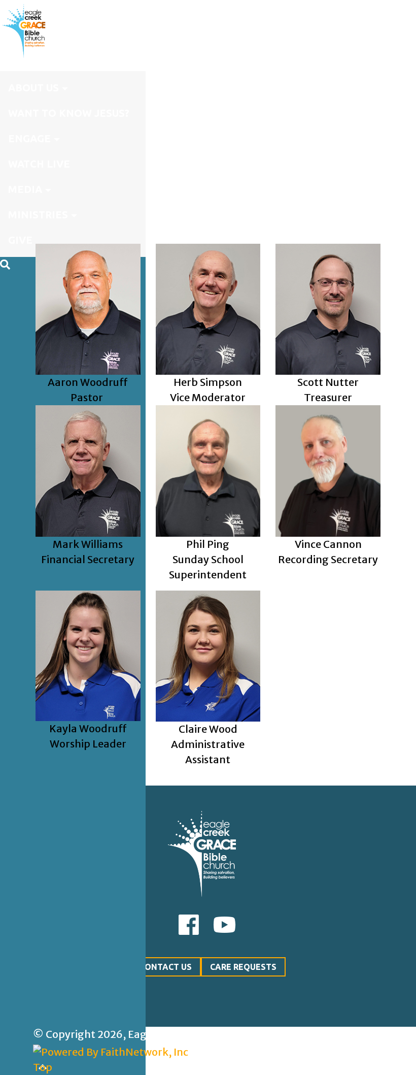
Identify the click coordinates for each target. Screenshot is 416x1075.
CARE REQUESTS (243, 966)
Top (42, 1067)
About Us (33, 87)
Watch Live (39, 164)
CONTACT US (166, 966)
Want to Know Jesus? (68, 113)
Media (25, 189)
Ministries (38, 214)
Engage (29, 138)
